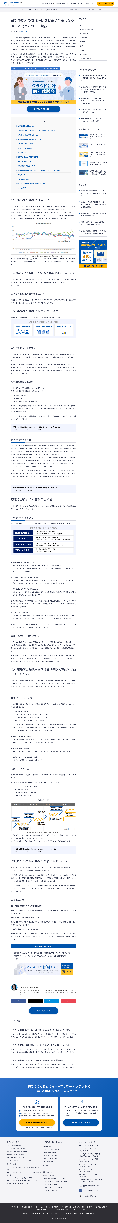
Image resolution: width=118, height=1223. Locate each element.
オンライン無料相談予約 (106, 4)
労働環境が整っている (24, 161)
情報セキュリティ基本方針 (43, 1207)
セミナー (80, 4)
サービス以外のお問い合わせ (61, 1209)
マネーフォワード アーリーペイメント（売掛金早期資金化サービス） (24, 1174)
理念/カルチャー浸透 (24, 175)
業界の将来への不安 (24, 152)
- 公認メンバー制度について (51, 1149)
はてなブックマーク (52, 1001)
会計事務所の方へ (47, 4)
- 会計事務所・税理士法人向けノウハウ (54, 1178)
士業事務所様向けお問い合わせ (16, 1149)
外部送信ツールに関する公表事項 (97, 1207)
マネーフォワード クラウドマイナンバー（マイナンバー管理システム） (90, 1181)
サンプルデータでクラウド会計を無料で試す (20, 1160)
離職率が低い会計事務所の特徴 (27, 157)
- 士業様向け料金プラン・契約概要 (53, 1187)
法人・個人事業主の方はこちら (89, 1186)
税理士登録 (83, 54)
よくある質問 (22, 188)
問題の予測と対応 (23, 179)
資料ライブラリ (90, 4)
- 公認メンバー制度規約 (50, 1184)
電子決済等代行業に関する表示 (41, 1209)
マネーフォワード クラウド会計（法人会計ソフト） (88, 1150)
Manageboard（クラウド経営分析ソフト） (20, 1178)
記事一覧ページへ (43, 1010)
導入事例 (73, 4)
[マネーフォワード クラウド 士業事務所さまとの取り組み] (14, 4)
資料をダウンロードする (81, 1122)
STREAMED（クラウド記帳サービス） (18, 1184)
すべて (82, 62)
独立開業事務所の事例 (86, 29)
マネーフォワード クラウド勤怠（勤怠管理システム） (88, 1175)
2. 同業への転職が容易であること (28, 135)
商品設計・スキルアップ (87, 58)
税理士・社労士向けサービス (36, 10)
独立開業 (82, 25)
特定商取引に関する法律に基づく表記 (73, 1207)
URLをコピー (68, 1001)
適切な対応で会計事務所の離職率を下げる (31, 183)
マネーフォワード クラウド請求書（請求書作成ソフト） (88, 1160)
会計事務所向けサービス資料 (15, 1154)
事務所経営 (83, 38)
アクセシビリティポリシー (80, 1209)
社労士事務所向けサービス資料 (16, 1157)
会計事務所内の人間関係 (25, 144)
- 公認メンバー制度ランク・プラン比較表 (55, 1181)
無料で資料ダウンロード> (43, 109)
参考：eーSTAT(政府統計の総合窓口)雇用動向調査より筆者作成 (43, 256)
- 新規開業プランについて (50, 1155)
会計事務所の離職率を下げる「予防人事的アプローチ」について (38, 170)
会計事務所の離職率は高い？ (27, 126)
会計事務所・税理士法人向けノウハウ (55, 10)
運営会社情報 (15, 1207)
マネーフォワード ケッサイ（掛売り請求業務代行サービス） (23, 1169)
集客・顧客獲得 (84, 34)
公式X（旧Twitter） (91, 1196)
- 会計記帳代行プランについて (51, 1152)
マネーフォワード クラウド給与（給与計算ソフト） (88, 1170)
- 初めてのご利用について (50, 1158)
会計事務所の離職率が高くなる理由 (29, 139)
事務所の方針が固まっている (26, 166)
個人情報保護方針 (27, 1207)
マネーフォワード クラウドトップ (88, 1146)
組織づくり (83, 46)
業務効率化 (83, 42)
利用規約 (56, 1207)
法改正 (82, 50)
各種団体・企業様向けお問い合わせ (17, 1152)
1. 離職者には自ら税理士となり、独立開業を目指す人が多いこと (38, 130)
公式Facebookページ (92, 1191)
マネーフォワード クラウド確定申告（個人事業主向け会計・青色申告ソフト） (91, 1155)
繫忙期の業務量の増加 (25, 148)
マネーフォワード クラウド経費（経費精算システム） (88, 1165)
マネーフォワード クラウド (19, 10)
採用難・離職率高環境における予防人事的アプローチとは (43, 832)
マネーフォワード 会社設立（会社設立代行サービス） (22, 1181)
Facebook (18, 1001)
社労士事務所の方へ (62, 4)
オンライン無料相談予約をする (37, 1122)
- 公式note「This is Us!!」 (50, 1190)
